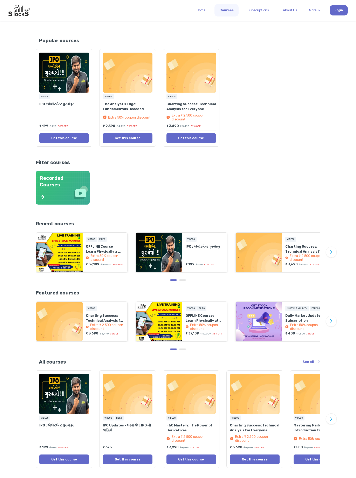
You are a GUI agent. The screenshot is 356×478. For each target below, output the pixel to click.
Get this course (64, 138)
